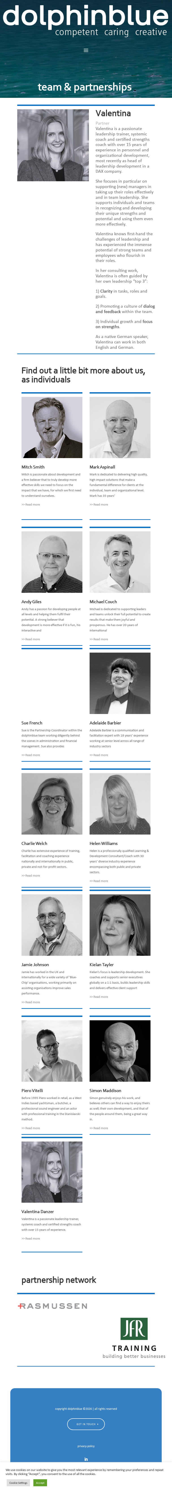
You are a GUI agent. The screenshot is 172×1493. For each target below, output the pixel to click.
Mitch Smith (33, 467)
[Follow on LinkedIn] (86, 1459)
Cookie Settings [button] (18, 1482)
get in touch (86, 1424)
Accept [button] (40, 1482)
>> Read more (31, 504)
